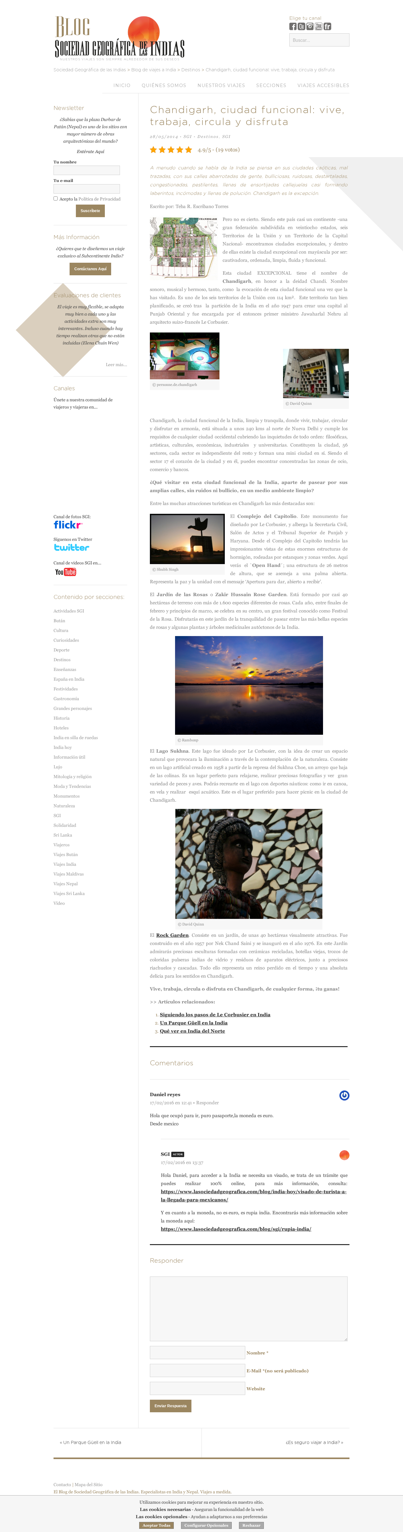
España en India (69, 679)
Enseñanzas (65, 669)
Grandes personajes (73, 708)
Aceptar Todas (156, 1525)
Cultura (61, 630)
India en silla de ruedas (76, 737)
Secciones (271, 85)
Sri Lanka (63, 834)
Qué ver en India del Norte (192, 1031)
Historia (62, 718)
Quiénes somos (164, 85)
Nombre (258, 1352)
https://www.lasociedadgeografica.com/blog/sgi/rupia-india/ (236, 1229)
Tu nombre (65, 162)
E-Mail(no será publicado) (278, 1370)
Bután (59, 620)
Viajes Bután (66, 854)
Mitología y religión (73, 776)
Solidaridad (65, 825)
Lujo (58, 766)
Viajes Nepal (66, 883)
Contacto (62, 1484)
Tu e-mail (63, 180)
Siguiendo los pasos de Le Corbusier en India (215, 1014)
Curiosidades (66, 640)
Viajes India (65, 864)
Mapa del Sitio (89, 1484)
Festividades (66, 688)
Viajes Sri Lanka (69, 893)
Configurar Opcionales (206, 1525)
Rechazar (251, 1525)
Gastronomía (66, 698)
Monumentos (67, 796)
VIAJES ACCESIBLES (323, 85)
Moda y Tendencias (72, 786)
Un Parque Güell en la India (194, 1022)
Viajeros (62, 844)
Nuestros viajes (221, 85)
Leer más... (116, 364)
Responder (207, 1102)
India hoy (63, 747)
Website (256, 1388)
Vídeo (59, 903)
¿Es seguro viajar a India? (314, 1443)
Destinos (208, 136)
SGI (188, 136)
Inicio (122, 85)
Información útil (69, 757)
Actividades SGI (69, 610)
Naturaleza (64, 805)
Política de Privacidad (99, 198)
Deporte (62, 649)
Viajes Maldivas (69, 873)
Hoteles (61, 727)
